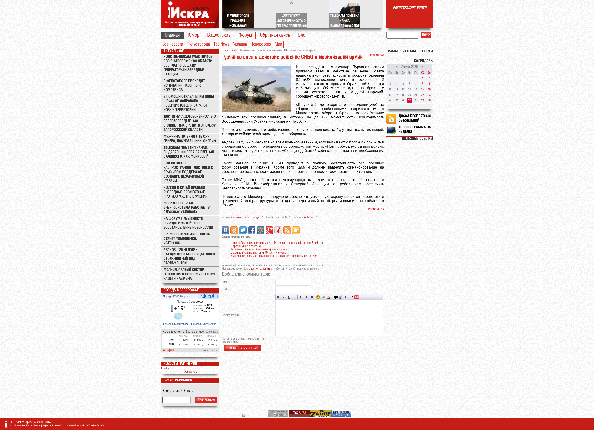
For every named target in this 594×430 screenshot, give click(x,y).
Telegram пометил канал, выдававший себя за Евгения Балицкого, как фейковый (189, 152)
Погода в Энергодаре (204, 323)
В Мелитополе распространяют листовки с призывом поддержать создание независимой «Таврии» (188, 172)
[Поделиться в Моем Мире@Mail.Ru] (260, 230)
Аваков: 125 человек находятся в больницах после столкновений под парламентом (190, 256)
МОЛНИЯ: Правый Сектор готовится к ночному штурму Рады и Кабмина (189, 274)
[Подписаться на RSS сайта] (287, 230)
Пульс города (198, 44)
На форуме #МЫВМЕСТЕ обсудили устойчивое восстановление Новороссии (188, 223)
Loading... (166, 368)
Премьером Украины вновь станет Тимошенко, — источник (187, 239)
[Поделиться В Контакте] (225, 230)
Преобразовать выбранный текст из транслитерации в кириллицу (346, 297)
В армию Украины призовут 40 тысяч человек (258, 252)
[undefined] (278, 416)
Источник (376, 209)
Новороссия (261, 44)
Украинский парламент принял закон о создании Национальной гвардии (274, 256)
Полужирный (278, 297)
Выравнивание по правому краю (311, 297)
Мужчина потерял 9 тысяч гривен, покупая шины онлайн (190, 139)
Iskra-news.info (95, 425)
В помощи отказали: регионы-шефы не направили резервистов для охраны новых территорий (189, 103)
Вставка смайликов (318, 297)
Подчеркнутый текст (289, 297)
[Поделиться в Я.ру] (278, 230)
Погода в (190, 301)
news (238, 217)
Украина (240, 44)
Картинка (323, 297)
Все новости (172, 44)
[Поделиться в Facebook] (251, 230)
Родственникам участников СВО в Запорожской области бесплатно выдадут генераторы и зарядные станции (188, 65)
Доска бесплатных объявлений (415, 118)
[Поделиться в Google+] (269, 230)
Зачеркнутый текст (294, 297)
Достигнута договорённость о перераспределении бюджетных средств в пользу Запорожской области (190, 123)
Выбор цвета (328, 297)
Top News (221, 44)
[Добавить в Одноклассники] (234, 230)
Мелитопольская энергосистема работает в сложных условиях (187, 208)
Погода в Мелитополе (176, 323)
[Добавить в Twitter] (243, 230)
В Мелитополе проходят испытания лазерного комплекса (184, 85)
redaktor (309, 217)
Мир (278, 44)
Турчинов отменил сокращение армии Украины (259, 249)
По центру (306, 297)
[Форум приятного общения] (244, 416)
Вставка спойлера (351, 297)
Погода (168, 296)
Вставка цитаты (340, 297)
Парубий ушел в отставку (246, 246)
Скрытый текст (335, 297)
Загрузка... (190, 372)
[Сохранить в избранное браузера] (296, 230)
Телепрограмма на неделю (415, 130)
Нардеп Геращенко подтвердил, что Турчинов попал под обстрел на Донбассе (277, 243)
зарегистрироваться (261, 268)
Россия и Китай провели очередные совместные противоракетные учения (185, 192)
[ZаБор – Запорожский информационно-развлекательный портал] (320, 416)
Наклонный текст (283, 297)
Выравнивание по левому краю (300, 297)
